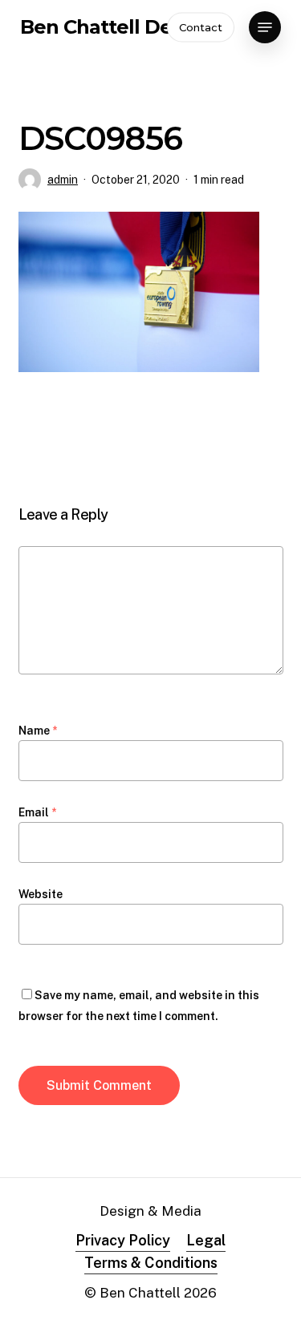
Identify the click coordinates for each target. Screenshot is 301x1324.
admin (62, 179)
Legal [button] (206, 1240)
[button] (265, 27)
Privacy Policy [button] (122, 1240)
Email (37, 812)
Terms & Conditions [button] (151, 1262)
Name (37, 730)
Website (40, 894)
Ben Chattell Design (116, 27)
